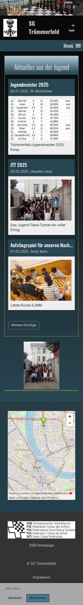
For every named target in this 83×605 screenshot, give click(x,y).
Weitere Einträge (23, 325)
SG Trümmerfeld (44, 27)
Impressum (41, 577)
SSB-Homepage (41, 545)
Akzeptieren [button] (37, 598)
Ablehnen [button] (15, 598)
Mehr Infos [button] (12, 588)
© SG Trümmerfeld (41, 563)
